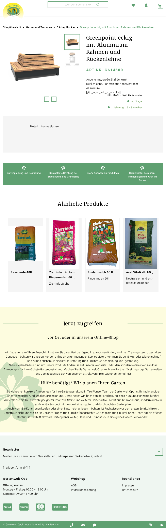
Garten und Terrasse (39, 27)
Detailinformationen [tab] (44, 126)
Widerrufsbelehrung (83, 490)
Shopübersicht (12, 27)
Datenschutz (130, 490)
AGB (74, 485)
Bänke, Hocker (66, 27)
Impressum (129, 485)
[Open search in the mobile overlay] (78, 5)
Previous (46, 99)
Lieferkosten (135, 95)
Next (53, 99)
